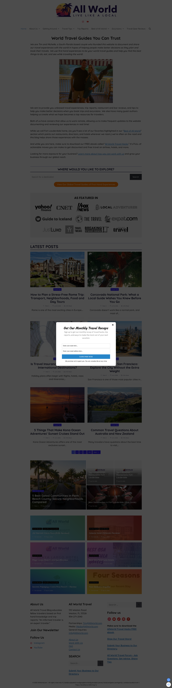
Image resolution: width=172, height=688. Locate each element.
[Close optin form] (113, 325)
